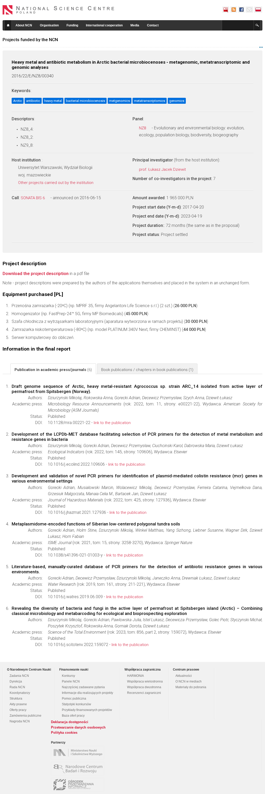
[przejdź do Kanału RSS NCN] (233, 9)
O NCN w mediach (188, 681)
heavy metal (53, 101)
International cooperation (104, 25)
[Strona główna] (58, 9)
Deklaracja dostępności (69, 722)
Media (134, 25)
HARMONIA (135, 675)
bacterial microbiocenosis (85, 101)
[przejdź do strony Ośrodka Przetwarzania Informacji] (79, 784)
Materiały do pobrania (190, 687)
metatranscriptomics (149, 101)
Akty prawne (18, 704)
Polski (258, 9)
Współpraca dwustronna (144, 687)
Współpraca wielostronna (145, 681)
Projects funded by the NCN (30, 39)
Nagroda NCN (20, 721)
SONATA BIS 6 (33, 198)
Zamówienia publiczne (25, 715)
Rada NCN (17, 687)
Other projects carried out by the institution (56, 182)
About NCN (24, 25)
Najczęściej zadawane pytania (83, 687)
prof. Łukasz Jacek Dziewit (163, 169)
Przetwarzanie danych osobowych (78, 727)
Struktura (16, 698)
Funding (72, 25)
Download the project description (36, 273)
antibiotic (33, 101)
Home (8, 25)
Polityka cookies (64, 732)
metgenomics (119, 101)
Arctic (17, 101)
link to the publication (112, 422)
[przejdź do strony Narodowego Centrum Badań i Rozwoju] (79, 768)
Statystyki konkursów (76, 704)
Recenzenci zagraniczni (144, 692)
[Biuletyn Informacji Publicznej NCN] (225, 9)
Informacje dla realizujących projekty (87, 692)
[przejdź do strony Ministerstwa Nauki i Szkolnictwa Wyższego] (79, 752)
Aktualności (183, 675)
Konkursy (68, 675)
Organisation (49, 25)
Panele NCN (71, 681)
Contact (153, 25)
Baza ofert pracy (73, 715)
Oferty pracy (18, 709)
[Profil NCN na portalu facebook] (241, 9)
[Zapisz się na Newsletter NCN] (249, 9)
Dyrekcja (16, 681)
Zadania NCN (19, 675)
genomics (176, 101)
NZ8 (143, 128)
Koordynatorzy (20, 692)
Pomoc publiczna (74, 698)
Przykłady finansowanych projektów (87, 709)
